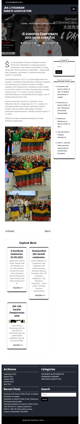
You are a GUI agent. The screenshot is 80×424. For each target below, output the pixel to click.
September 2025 (10, 374)
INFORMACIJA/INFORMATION (52, 374)
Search (58, 72)
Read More (17, 288)
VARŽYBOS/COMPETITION (42, 23)
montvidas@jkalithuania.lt (14, 2)
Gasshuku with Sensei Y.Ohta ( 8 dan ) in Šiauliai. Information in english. (64, 92)
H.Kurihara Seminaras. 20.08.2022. (17, 254)
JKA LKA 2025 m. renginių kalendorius (18, 407)
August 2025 (8, 377)
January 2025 (9, 379)
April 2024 (7, 384)
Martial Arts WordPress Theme (40, 420)
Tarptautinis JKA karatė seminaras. (39, 254)
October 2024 (9, 382)
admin (39, 43)
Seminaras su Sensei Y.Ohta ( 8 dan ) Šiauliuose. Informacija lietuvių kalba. (64, 108)
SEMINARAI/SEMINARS (50, 377)
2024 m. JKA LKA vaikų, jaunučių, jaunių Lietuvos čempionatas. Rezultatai (64, 148)
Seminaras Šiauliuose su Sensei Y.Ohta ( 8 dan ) (21, 404)
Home (24, 23)
